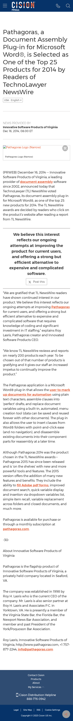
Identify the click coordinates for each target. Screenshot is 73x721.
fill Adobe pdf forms (32, 485)
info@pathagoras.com (35, 649)
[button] (58, 6)
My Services (35, 687)
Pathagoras (60, 307)
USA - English (12, 100)
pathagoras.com (16, 529)
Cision (42, 715)
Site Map (27, 710)
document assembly (36, 182)
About (36, 682)
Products (36, 679)
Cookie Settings (52, 710)
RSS (38, 710)
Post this (39, 282)
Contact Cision (36, 675)
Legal (16, 710)
